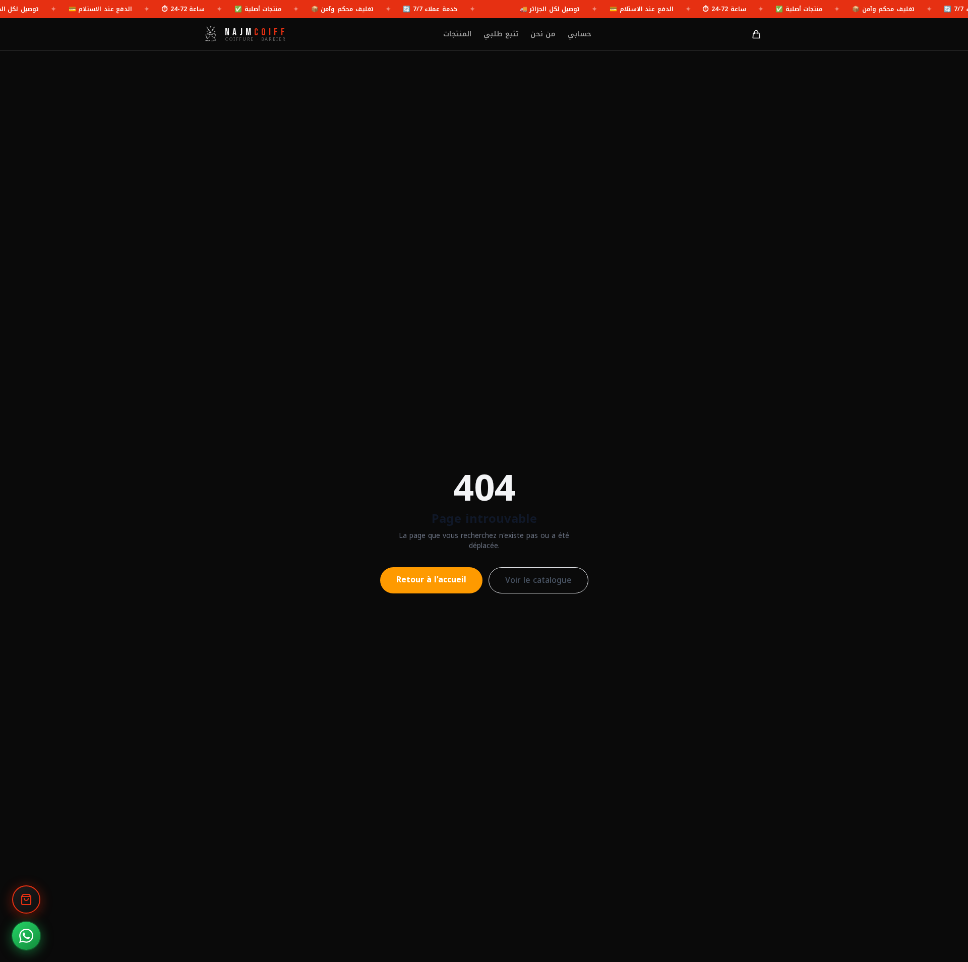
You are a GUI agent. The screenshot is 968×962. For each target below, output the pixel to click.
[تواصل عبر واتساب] (26, 936)
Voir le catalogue (538, 580)
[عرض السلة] (26, 899)
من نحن (543, 34)
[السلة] (756, 34)
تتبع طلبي (500, 34)
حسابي (579, 34)
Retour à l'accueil (431, 579)
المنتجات (457, 34)
